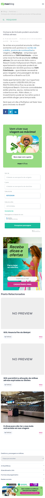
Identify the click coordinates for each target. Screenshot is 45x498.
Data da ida (8, 191)
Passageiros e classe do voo (14, 214)
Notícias (12, 12)
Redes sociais (6, 479)
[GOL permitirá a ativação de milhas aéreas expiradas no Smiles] (22, 359)
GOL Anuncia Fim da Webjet (16, 332)
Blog (5, 12)
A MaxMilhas (5, 466)
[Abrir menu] (43, 4)
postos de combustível (22, 50)
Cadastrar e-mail (23, 284)
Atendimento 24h (7, 470)
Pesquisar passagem (22, 225)
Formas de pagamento (9, 475)
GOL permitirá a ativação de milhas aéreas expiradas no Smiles (20, 379)
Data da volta (9, 202)
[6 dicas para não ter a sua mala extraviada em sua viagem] (22, 407)
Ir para (7, 182)
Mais (40, 337)
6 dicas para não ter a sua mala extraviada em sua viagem (18, 427)
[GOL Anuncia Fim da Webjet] (22, 313)
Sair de (7, 173)
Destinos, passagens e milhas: (12, 453)
